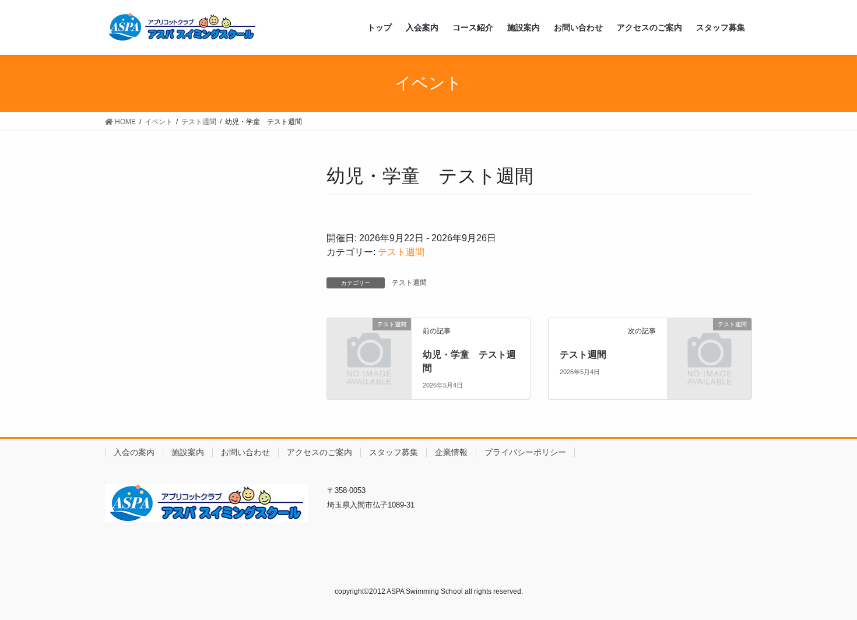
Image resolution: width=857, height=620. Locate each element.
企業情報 (451, 452)
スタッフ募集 (393, 452)
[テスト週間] (369, 343)
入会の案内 (134, 452)
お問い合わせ (245, 452)
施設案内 (187, 452)
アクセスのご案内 (319, 452)
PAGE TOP (826, 591)
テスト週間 (401, 252)
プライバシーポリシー (525, 452)
